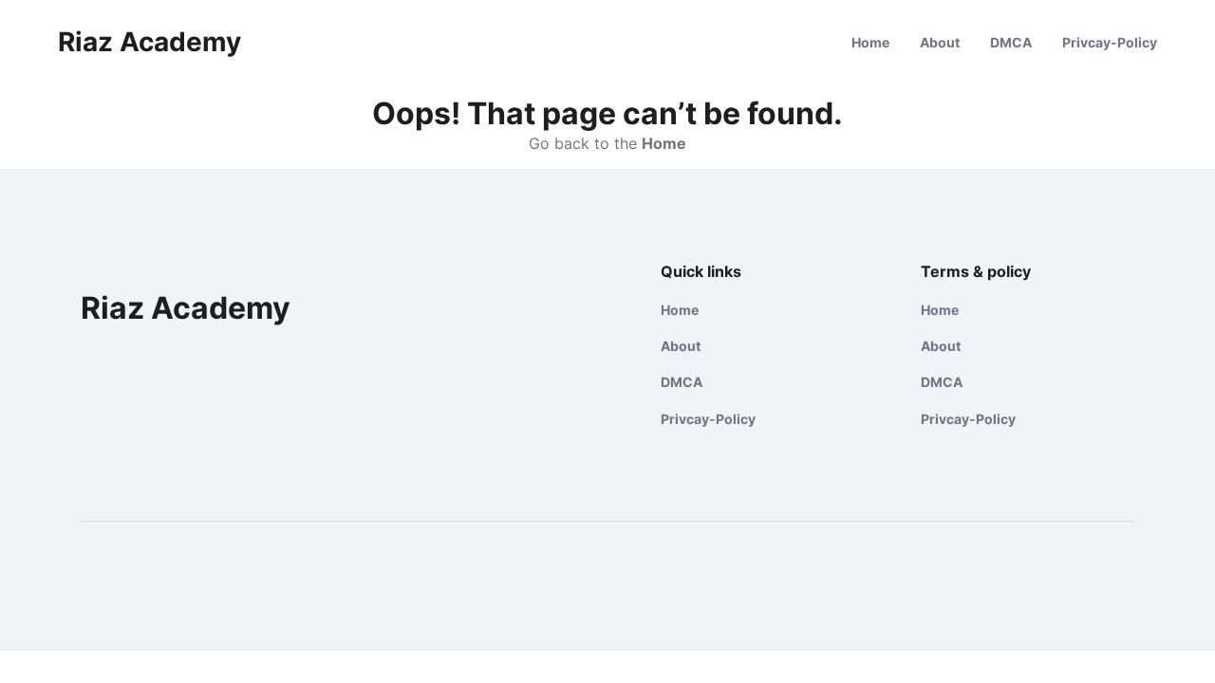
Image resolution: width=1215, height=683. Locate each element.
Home (870, 42)
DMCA (1011, 42)
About (940, 42)
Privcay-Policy (1109, 42)
